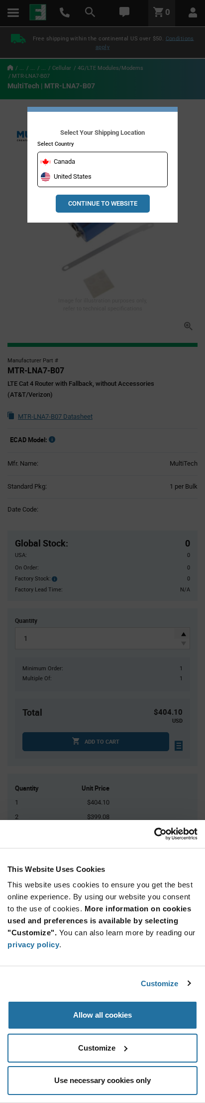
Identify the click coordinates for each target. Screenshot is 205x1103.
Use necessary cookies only (102, 1080)
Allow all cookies (102, 1015)
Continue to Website (102, 203)
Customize (160, 983)
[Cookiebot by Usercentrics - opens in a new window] (154, 833)
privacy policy (33, 944)
